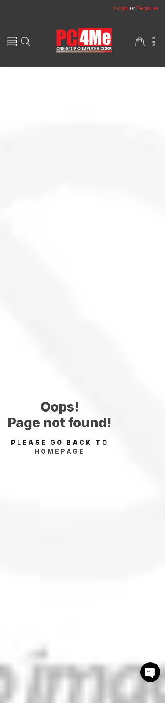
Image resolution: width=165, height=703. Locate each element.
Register (147, 8)
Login (121, 8)
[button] (150, 672)
